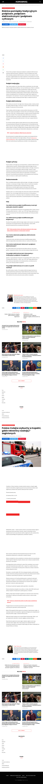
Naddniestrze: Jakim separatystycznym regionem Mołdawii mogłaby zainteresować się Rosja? (32, 316)
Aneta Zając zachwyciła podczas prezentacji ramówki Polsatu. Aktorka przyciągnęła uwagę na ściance (11, 373)
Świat (3, 393)
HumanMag (19, 780)
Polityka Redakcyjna (5, 415)
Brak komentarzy (23, 21)
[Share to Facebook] (12, 502)
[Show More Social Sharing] (27, 24)
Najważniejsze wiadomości (8, 8)
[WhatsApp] (3, 69)
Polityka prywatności (5, 417)
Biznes (3, 395)
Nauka (3, 397)
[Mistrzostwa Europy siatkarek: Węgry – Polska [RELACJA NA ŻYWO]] (11, 347)
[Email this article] (12, 514)
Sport (3, 400)
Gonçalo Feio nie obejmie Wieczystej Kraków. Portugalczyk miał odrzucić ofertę (10, 327)
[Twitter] (3, 61)
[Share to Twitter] (24, 502)
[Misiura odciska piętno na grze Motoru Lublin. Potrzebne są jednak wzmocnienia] (31, 329)
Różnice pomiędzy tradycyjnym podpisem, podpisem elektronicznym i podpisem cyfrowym (32, 666)
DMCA (3, 414)
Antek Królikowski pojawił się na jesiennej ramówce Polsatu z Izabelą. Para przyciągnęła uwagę (31, 373)
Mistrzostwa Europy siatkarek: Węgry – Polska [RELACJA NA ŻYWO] (11, 355)
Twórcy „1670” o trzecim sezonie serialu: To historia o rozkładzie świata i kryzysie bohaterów (31, 355)
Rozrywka (3, 402)
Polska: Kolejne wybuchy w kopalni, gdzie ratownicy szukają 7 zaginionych (12, 315)
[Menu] (3, 2)
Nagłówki (3, 392)
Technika (3, 399)
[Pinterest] (3, 64)
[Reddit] (3, 67)
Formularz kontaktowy (6, 412)
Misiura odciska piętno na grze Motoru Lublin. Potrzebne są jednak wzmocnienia (31, 337)
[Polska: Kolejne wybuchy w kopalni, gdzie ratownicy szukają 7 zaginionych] (21, 454)
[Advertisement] (24, 63)
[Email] (3, 72)
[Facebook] (3, 58)
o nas (3, 410)
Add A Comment (21, 380)
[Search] (40, 2)
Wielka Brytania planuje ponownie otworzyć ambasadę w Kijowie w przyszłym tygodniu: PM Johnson (12, 666)
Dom (2, 390)
